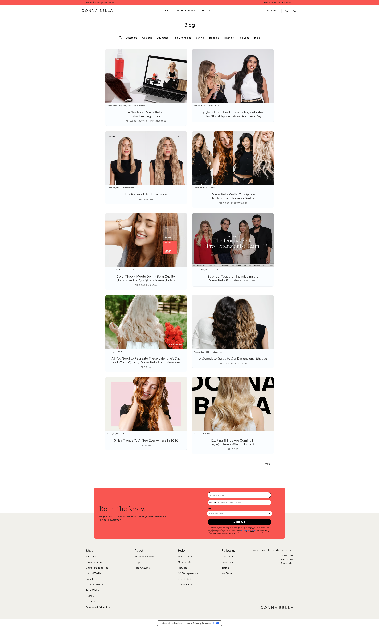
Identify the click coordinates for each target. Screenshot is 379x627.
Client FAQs (185, 584)
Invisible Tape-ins (96, 562)
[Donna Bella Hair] (277, 607)
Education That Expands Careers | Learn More (189, 2)
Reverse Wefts (94, 584)
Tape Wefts (92, 590)
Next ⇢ (268, 463)
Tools (257, 37)
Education (163, 37)
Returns (182, 567)
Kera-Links (92, 579)
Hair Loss (244, 37)
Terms (254, 530)
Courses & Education (98, 607)
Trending (214, 37)
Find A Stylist (142, 567)
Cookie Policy (287, 563)
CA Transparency (188, 573)
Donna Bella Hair (267, 550)
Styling (200, 37)
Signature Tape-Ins (97, 567)
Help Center (185, 556)
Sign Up (239, 522)
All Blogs (147, 37)
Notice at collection (171, 623)
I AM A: (210, 509)
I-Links (90, 595)
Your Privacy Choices (199, 623)
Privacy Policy (245, 530)
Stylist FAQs (185, 579)
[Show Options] (269, 513)
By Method (92, 556)
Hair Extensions (182, 37)
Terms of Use (287, 556)
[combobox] (212, 502)
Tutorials (229, 37)
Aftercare (131, 37)
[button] (120, 37)
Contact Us (184, 562)
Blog (137, 562)
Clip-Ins (90, 601)
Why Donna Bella (144, 556)
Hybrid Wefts (93, 573)
